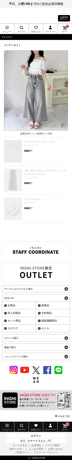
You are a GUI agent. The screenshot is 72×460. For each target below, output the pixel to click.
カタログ (13, 328)
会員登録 (36, 445)
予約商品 (46, 312)
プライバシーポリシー (46, 452)
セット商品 (14, 320)
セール (45, 328)
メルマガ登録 (52, 445)
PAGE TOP (64, 416)
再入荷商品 (14, 312)
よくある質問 (36, 449)
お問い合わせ (55, 449)
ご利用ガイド (21, 452)
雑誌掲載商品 (49, 320)
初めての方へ (16, 449)
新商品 (45, 305)
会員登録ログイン (64, 18)
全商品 (11, 305)
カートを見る (20, 445)
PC (50, 440)
